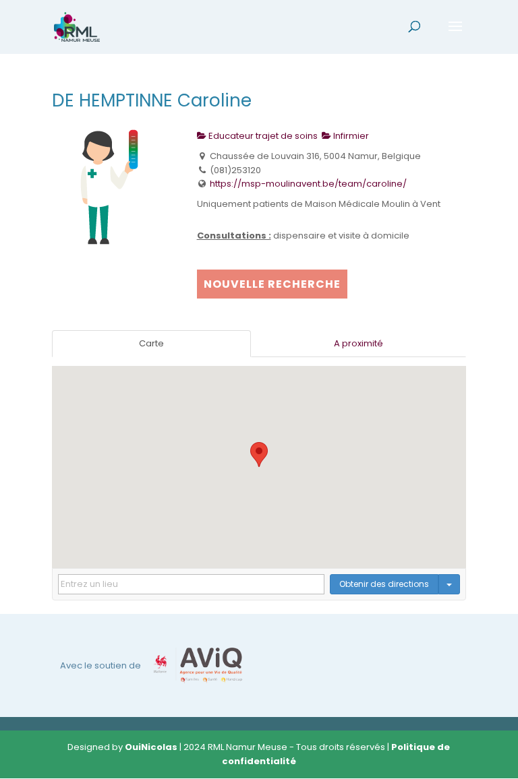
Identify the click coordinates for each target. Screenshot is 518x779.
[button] (259, 454)
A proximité (358, 343)
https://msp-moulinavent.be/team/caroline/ (308, 183)
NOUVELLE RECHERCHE (272, 284)
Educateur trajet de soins (262, 135)
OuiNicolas (151, 747)
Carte (151, 343)
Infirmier (350, 135)
